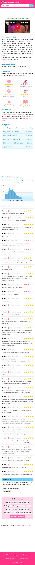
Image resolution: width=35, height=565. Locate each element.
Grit (29, 116)
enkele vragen (6, 59)
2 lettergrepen (17, 506)
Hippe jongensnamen (24, 512)
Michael (13, 114)
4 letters (14, 502)
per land (8, 509)
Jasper (22, 114)
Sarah (3, 118)
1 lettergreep (8, 506)
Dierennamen (24, 558)
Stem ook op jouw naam (17, 75)
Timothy (4, 114)
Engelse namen (17, 147)
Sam (18, 114)
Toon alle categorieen (17, 516)
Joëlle (8, 118)
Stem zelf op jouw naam (23, 525)
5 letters (20, 502)
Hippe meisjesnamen (10, 512)
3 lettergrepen (27, 506)
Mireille (12, 118)
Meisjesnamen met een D (17, 135)
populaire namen (24, 509)
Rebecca (24, 116)
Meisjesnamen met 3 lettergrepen (17, 143)
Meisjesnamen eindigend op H (17, 139)
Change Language (12, 555)
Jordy (8, 114)
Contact (25, 555)
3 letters (8, 502)
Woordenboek (10, 558)
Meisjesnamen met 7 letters (17, 131)
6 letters (26, 502)
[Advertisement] (17, 13)
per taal (15, 509)
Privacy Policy (17, 562)
